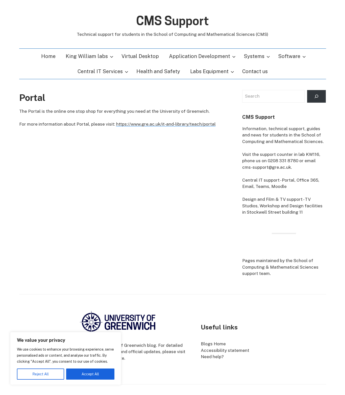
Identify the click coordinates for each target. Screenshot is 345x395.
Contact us (255, 71)
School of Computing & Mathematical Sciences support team (280, 267)
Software (289, 56)
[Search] (316, 96)
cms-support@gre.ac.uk (266, 167)
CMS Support (172, 21)
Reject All (40, 374)
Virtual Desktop (140, 56)
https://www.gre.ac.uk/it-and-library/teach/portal (166, 124)
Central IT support (261, 180)
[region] (65, 358)
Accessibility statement (225, 350)
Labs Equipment (209, 71)
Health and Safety (158, 71)
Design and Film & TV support (272, 199)
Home (48, 56)
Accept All (90, 374)
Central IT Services (100, 71)
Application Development (199, 56)
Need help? (212, 356)
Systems (254, 56)
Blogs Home (213, 343)
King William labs (87, 56)
